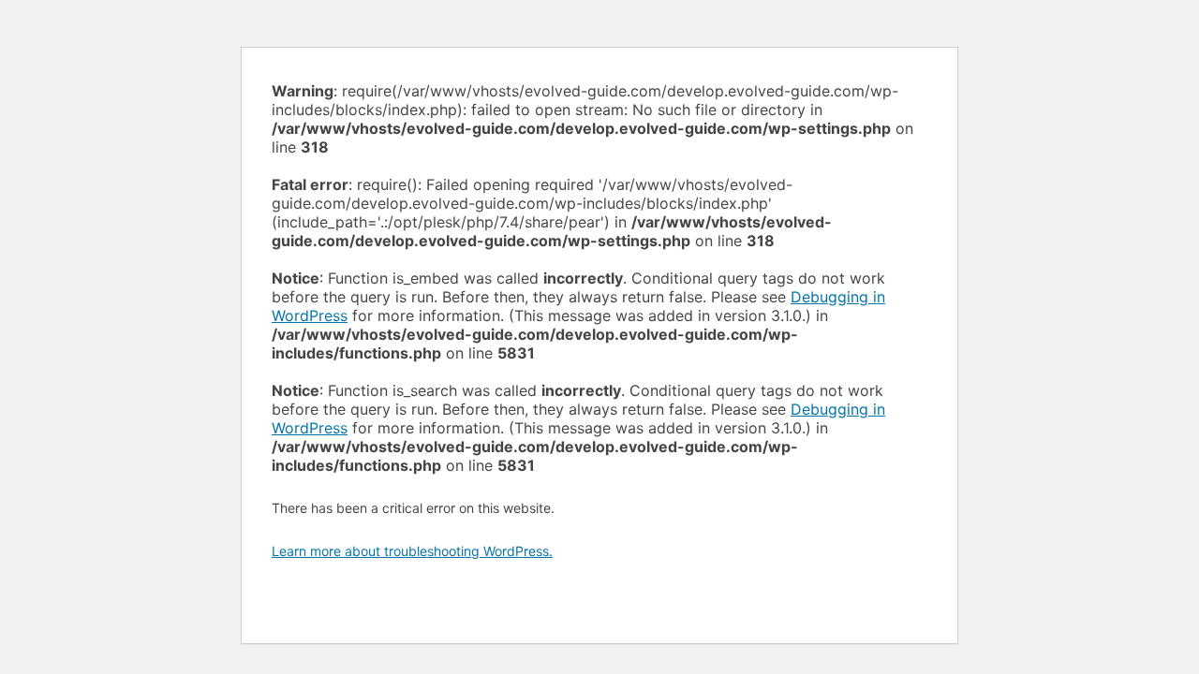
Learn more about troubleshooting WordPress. (412, 551)
